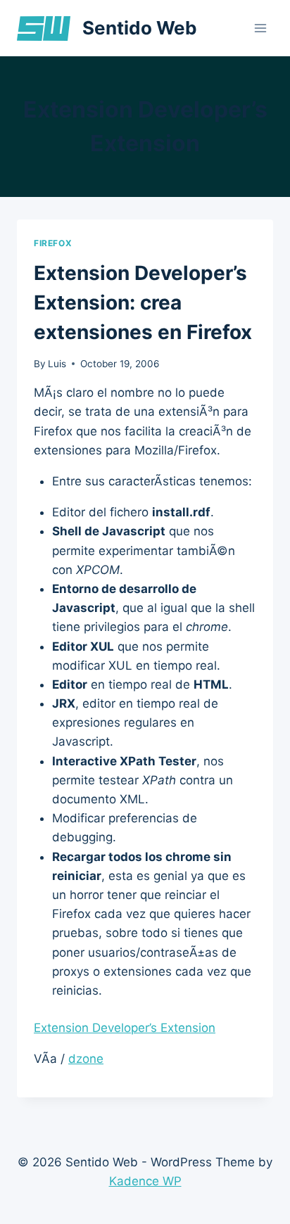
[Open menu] (260, 28)
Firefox (53, 243)
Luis (57, 363)
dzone (85, 1059)
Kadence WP (145, 1181)
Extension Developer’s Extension (124, 1028)
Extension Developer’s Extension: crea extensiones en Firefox (143, 302)
